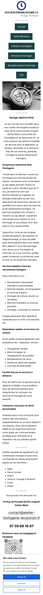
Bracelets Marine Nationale (21, 65)
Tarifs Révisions (22, 36)
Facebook (7, 537)
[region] (21, 574)
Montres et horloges (21, 55)
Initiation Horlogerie (22, 46)
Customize (21, 583)
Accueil (21, 26)
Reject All (21, 590)
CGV (21, 75)
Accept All (21, 577)
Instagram (28, 533)
